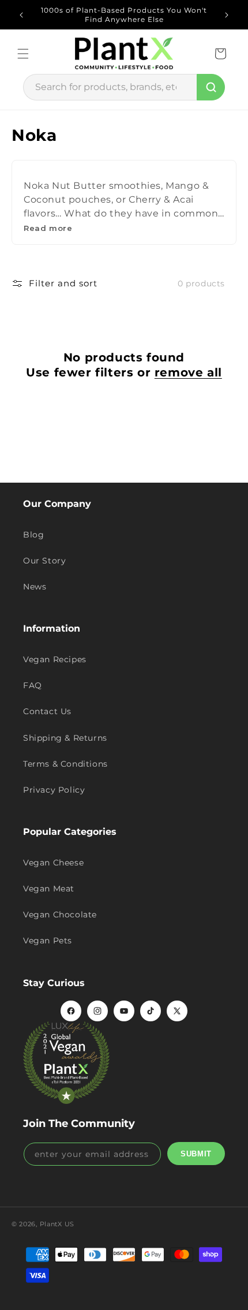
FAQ (32, 685)
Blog (33, 534)
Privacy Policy (54, 790)
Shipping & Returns (65, 738)
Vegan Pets (47, 940)
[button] (23, 53)
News (34, 586)
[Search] (211, 87)
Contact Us (47, 711)
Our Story (44, 560)
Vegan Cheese (53, 862)
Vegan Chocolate (60, 914)
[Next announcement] (226, 15)
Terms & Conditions (65, 764)
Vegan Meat (48, 888)
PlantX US (57, 1224)
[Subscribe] (196, 1153)
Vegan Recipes (55, 659)
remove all (188, 372)
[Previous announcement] (21, 15)
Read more (48, 228)
